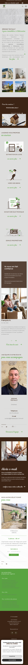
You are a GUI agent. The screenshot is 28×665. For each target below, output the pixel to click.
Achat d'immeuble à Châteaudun (9, 583)
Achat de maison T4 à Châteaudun (9, 601)
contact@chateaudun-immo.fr (14, 621)
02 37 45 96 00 (14, 619)
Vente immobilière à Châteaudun (9, 594)
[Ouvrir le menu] (26, 6)
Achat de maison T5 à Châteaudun (9, 602)
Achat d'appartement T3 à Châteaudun (10, 605)
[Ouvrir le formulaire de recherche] (22, 6)
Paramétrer (12, 656)
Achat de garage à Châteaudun (9, 585)
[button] (16, 340)
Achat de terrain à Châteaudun (8, 586)
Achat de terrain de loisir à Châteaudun (10, 587)
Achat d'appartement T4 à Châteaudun (10, 607)
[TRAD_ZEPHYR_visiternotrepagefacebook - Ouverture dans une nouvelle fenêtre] (12, 632)
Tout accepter (12, 660)
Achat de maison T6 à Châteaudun (9, 604)
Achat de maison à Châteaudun (9, 580)
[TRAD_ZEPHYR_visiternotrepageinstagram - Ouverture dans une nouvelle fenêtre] (16, 632)
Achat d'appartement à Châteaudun (10, 582)
